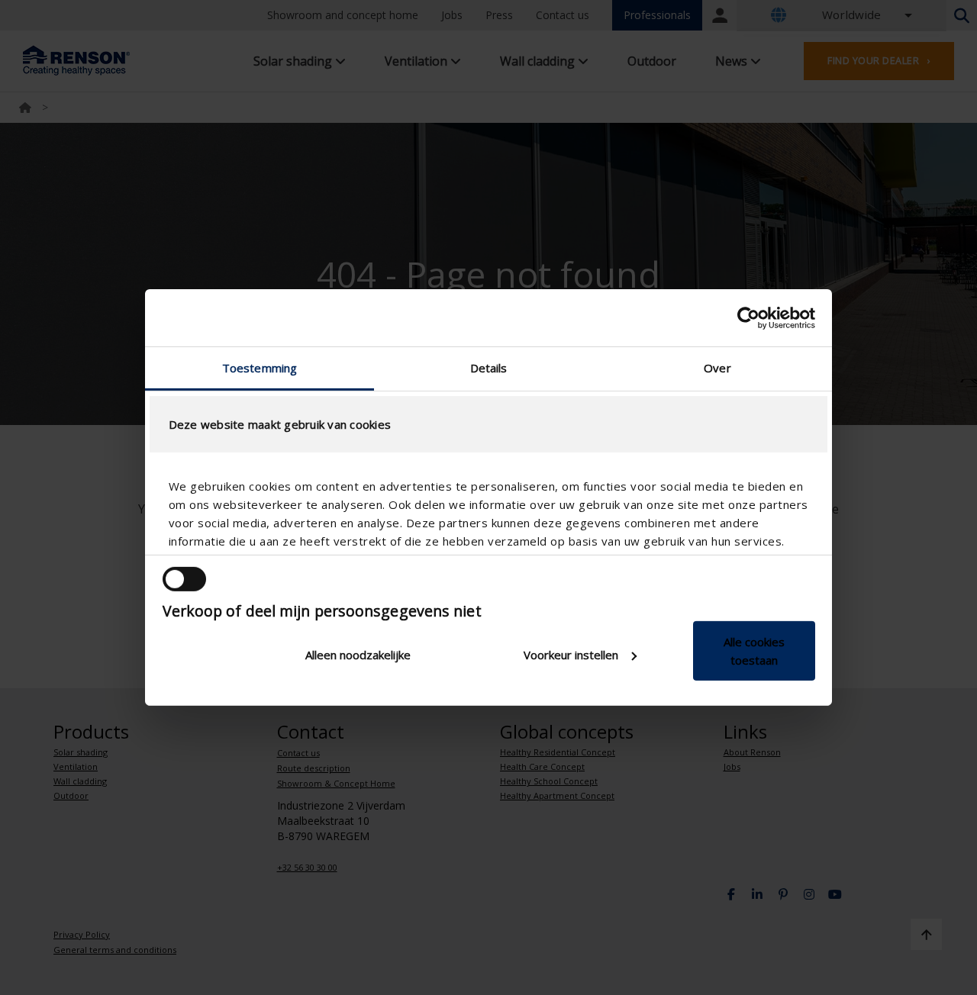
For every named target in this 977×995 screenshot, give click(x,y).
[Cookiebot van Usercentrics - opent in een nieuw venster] (748, 317)
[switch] (184, 579)
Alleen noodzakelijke (358, 654)
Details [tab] (489, 367)
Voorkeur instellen (571, 654)
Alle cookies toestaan (754, 651)
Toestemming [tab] (259, 367)
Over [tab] (717, 367)
